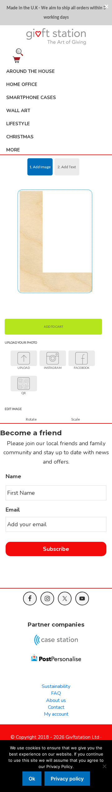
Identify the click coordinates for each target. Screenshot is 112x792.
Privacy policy (67, 778)
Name (13, 476)
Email (13, 509)
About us (56, 700)
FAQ (56, 693)
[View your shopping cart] (56, 59)
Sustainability (56, 686)
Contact (56, 707)
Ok (32, 778)
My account (56, 714)
